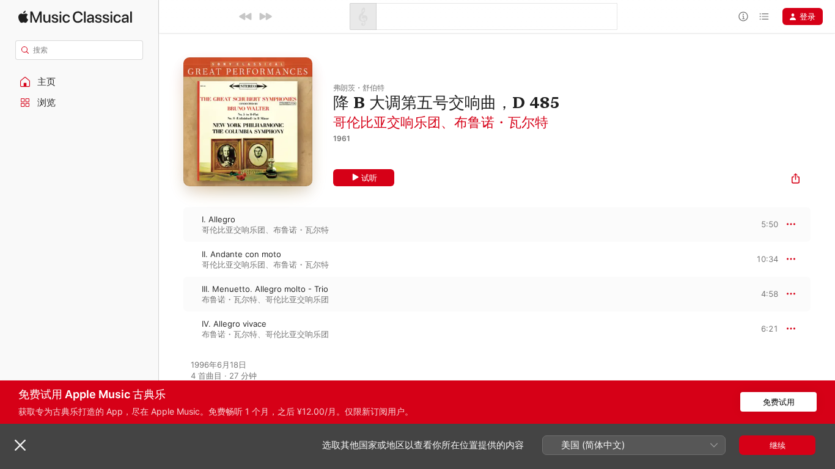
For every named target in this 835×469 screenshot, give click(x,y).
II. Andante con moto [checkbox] (241, 254)
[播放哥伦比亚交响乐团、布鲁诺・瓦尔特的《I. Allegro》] (171, 224)
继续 (777, 445)
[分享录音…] (796, 180)
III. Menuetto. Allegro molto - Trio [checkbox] (265, 289)
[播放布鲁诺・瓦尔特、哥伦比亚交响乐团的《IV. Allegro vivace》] (171, 328)
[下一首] (265, 16)
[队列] (764, 16)
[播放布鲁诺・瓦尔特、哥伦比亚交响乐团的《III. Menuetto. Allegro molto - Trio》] (171, 294)
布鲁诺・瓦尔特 (501, 122)
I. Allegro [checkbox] (218, 219)
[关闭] (20, 445)
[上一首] (246, 16)
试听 (369, 178)
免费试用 (779, 402)
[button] (79, 82)
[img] (75, 17)
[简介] (743, 16)
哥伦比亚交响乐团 (387, 122)
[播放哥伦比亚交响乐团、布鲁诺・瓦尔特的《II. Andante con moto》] (171, 259)
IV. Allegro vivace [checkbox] (234, 324)
